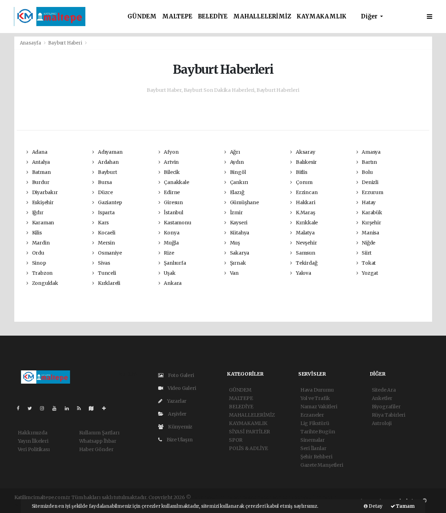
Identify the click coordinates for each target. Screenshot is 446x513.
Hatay (368, 202)
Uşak (169, 273)
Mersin (106, 243)
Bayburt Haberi (65, 43)
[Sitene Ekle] (107, 408)
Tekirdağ (306, 263)
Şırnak (237, 263)
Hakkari (305, 202)
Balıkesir (306, 162)
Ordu (37, 253)
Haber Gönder (96, 449)
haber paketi (241, 497)
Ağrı (234, 152)
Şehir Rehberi (316, 457)
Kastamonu (177, 222)
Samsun (305, 253)
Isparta (105, 212)
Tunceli (106, 273)
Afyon (170, 152)
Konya (171, 233)
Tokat (368, 263)
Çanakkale (176, 182)
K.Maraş (305, 212)
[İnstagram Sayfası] (45, 408)
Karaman (42, 222)
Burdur (40, 182)
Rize (168, 253)
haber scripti (272, 497)
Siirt (366, 253)
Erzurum (372, 192)
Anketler (382, 398)
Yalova (303, 273)
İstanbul (173, 212)
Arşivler (176, 414)
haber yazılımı (209, 497)
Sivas (103, 263)
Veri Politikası (34, 449)
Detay (375, 506)
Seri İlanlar (313, 448)
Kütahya (239, 233)
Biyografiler (386, 406)
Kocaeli (106, 233)
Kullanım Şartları (99, 433)
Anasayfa (31, 43)
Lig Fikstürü (314, 423)
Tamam (405, 506)
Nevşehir (306, 243)
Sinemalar (312, 440)
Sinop (38, 263)
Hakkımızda (32, 433)
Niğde (368, 243)
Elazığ (236, 192)
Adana (39, 152)
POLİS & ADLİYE (248, 448)
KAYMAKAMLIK (321, 16)
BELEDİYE (213, 16)
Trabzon (42, 273)
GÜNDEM (142, 16)
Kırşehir (371, 222)
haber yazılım (304, 497)
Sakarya (239, 253)
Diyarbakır (44, 192)
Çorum (304, 182)
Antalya (40, 162)
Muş (234, 243)
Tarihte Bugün (317, 431)
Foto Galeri (180, 375)
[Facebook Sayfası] (21, 408)
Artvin (171, 162)
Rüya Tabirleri (388, 415)
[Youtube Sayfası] (57, 408)
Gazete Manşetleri (321, 465)
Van (234, 273)
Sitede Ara (384, 390)
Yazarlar (176, 401)
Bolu (366, 172)
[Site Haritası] (94, 408)
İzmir (236, 212)
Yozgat (369, 273)
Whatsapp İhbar (97, 441)
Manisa (370, 233)
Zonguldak (44, 283)
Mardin (40, 243)
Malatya (304, 233)
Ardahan (107, 162)
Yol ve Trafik (315, 398)
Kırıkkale (306, 222)
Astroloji (382, 423)
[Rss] (81, 408)
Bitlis (301, 172)
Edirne (171, 192)
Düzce (105, 192)
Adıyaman (109, 152)
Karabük (371, 212)
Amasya (370, 152)
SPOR (236, 440)
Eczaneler (312, 415)
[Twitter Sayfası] (33, 408)
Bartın (369, 162)
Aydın (236, 162)
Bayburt (107, 172)
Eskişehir (42, 202)
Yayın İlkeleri (33, 441)
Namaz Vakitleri (318, 406)
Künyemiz (179, 427)
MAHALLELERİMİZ (262, 16)
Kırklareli (108, 283)
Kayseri (238, 222)
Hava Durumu (317, 390)
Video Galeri (181, 388)
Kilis (36, 233)
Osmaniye (109, 253)
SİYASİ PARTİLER (249, 431)
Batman (41, 172)
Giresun (173, 202)
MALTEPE (177, 16)
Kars (103, 222)
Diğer (370, 16)
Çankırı (238, 182)
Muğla (170, 243)
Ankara (172, 283)
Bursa (104, 182)
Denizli (369, 182)
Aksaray (305, 152)
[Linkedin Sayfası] (70, 408)
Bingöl (237, 172)
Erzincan (306, 192)
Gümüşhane (244, 202)
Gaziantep (109, 202)
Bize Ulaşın (179, 439)
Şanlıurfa (174, 263)
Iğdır (37, 212)
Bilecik (171, 172)
